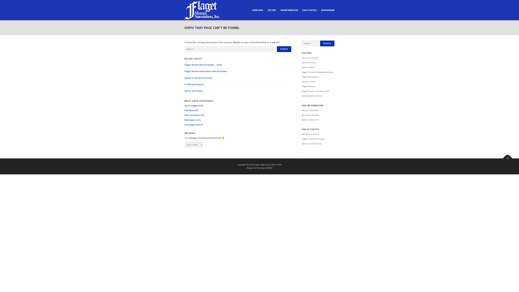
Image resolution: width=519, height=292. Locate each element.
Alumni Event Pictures (312, 143)
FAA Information (289, 10)
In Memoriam (328, 10)
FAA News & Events (310, 134)
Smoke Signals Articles (312, 96)
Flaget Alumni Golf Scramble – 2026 (203, 64)
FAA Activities (309, 10)
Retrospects (190, 120)
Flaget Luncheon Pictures (313, 139)
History (272, 10)
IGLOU (269, 168)
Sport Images (191, 105)
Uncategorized (192, 124)
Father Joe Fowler (193, 90)
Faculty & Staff (308, 81)
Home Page (257, 10)
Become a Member (310, 115)
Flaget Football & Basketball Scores (318, 72)
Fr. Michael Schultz (194, 84)
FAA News (189, 110)
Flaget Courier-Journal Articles (315, 91)
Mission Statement (310, 110)
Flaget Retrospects (310, 77)
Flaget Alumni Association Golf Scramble (205, 71)
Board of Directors (310, 120)
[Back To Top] (507, 158)
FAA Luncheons (192, 115)
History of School (309, 58)
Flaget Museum (309, 86)
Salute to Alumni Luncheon (198, 78)
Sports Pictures (309, 62)
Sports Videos (308, 67)
